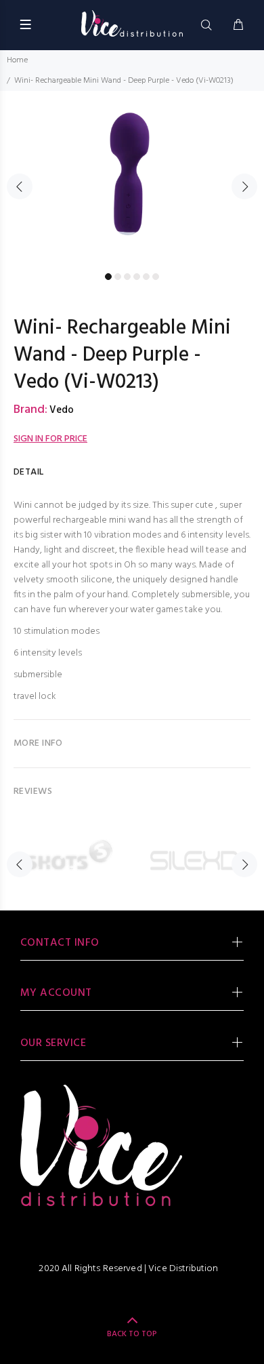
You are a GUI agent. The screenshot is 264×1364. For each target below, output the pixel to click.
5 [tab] (146, 276)
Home (17, 60)
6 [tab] (155, 276)
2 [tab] (117, 276)
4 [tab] (136, 276)
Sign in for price (50, 439)
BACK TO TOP (132, 1334)
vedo (61, 410)
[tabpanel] (132, 178)
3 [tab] (127, 276)
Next (244, 186)
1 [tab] (108, 276)
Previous (19, 186)
